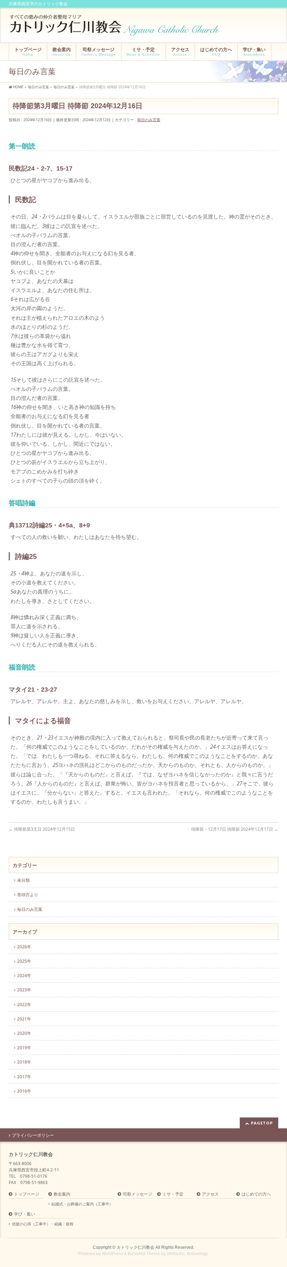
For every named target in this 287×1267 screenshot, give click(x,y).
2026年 (24, 947)
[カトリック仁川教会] (115, 28)
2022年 (24, 1005)
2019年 (24, 1048)
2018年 (24, 1062)
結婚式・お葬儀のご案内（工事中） (82, 1204)
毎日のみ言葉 (148, 119)
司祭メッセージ (137, 1194)
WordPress (112, 1253)
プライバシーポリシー (33, 1135)
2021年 (24, 1019)
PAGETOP (262, 1123)
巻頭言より (27, 895)
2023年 (24, 990)
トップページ (26, 1194)
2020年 (24, 1033)
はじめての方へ (256, 1194)
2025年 (24, 961)
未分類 (23, 880)
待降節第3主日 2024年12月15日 (42, 829)
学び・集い (24, 1214)
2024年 (24, 975)
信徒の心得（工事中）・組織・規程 (43, 1223)
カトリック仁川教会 (135, 1247)
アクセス (210, 1194)
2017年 (24, 1077)
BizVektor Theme (144, 1253)
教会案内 (62, 1194)
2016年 (24, 1091)
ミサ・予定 (172, 1194)
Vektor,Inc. (176, 1253)
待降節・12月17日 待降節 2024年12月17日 (234, 829)
